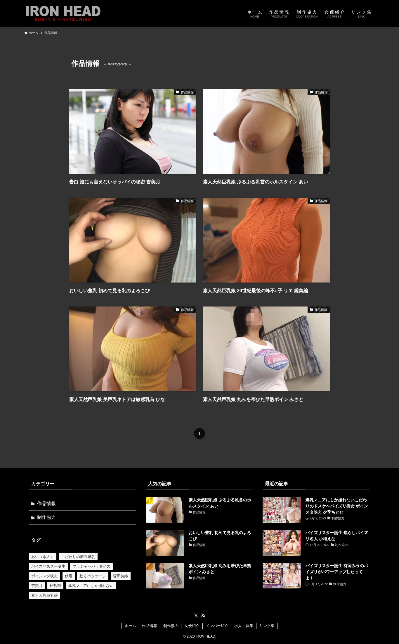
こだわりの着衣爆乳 (78, 557)
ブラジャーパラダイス (91, 566)
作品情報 (46, 503)
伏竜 (68, 576)
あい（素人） (42, 557)
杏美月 (37, 585)
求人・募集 (243, 626)
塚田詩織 (120, 576)
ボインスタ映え (44, 576)
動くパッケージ (92, 576)
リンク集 (267, 626)
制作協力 (46, 517)
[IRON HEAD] (63, 13)
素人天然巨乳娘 (44, 595)
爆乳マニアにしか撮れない (91, 585)
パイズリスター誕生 (48, 566)
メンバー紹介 (217, 626)
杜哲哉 (55, 585)
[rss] (203, 615)
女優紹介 (192, 626)
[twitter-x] (196, 615)
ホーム (130, 626)
